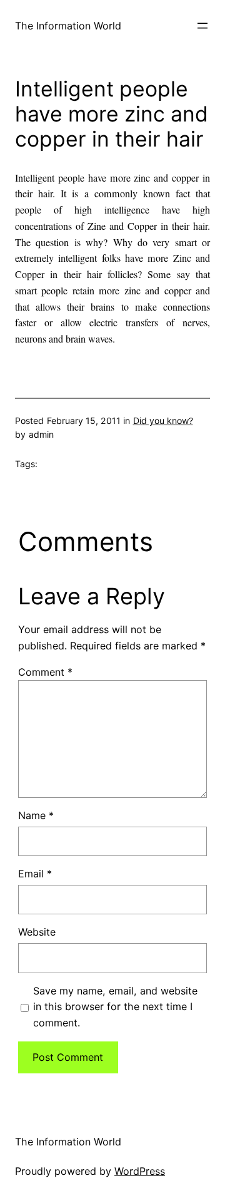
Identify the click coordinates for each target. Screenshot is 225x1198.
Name (36, 815)
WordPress (139, 1171)
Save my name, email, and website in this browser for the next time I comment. (115, 1007)
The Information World (68, 25)
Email (35, 873)
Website (37, 932)
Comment (45, 672)
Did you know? (163, 420)
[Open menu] (202, 25)
